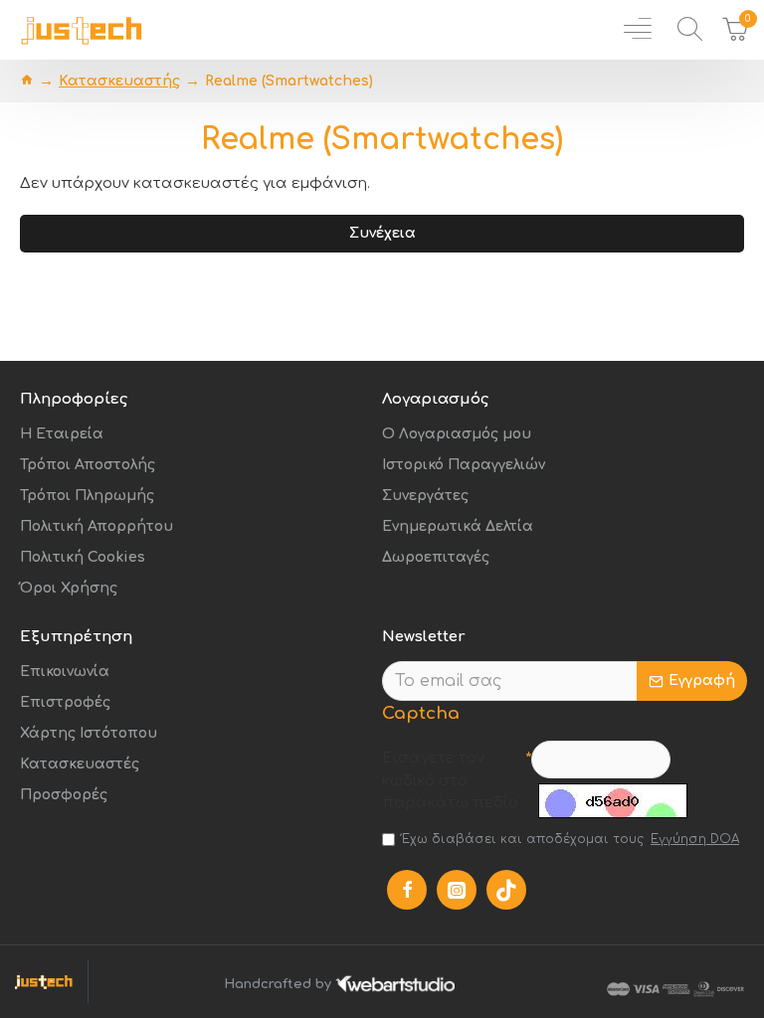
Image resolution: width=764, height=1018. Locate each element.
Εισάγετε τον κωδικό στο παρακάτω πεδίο (450, 780)
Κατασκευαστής (119, 81)
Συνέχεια (382, 233)
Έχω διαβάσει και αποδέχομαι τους (570, 839)
